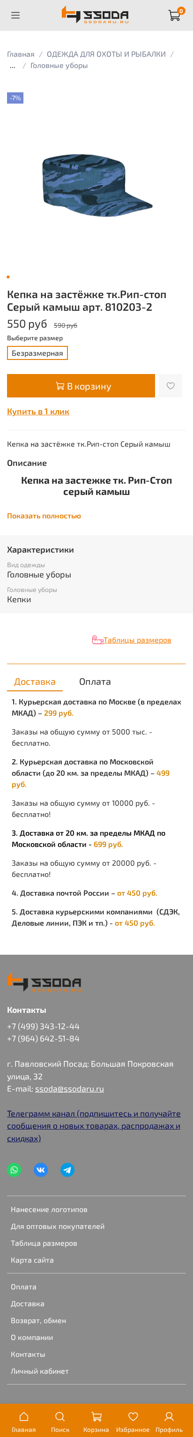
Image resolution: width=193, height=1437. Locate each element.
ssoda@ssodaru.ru (69, 1088)
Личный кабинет (40, 1370)
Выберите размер (35, 338)
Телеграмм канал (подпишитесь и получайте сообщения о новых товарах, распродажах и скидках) (94, 1125)
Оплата (24, 1286)
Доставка (28, 1303)
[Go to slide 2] (14, 277)
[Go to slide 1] (8, 277)
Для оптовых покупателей (57, 1225)
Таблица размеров (44, 1242)
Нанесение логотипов (49, 1209)
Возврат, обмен (38, 1320)
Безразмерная (37, 352)
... (12, 65)
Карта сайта (32, 1259)
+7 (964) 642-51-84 (43, 1038)
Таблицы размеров (137, 639)
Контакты (28, 1353)
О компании (32, 1336)
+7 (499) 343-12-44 (43, 1026)
